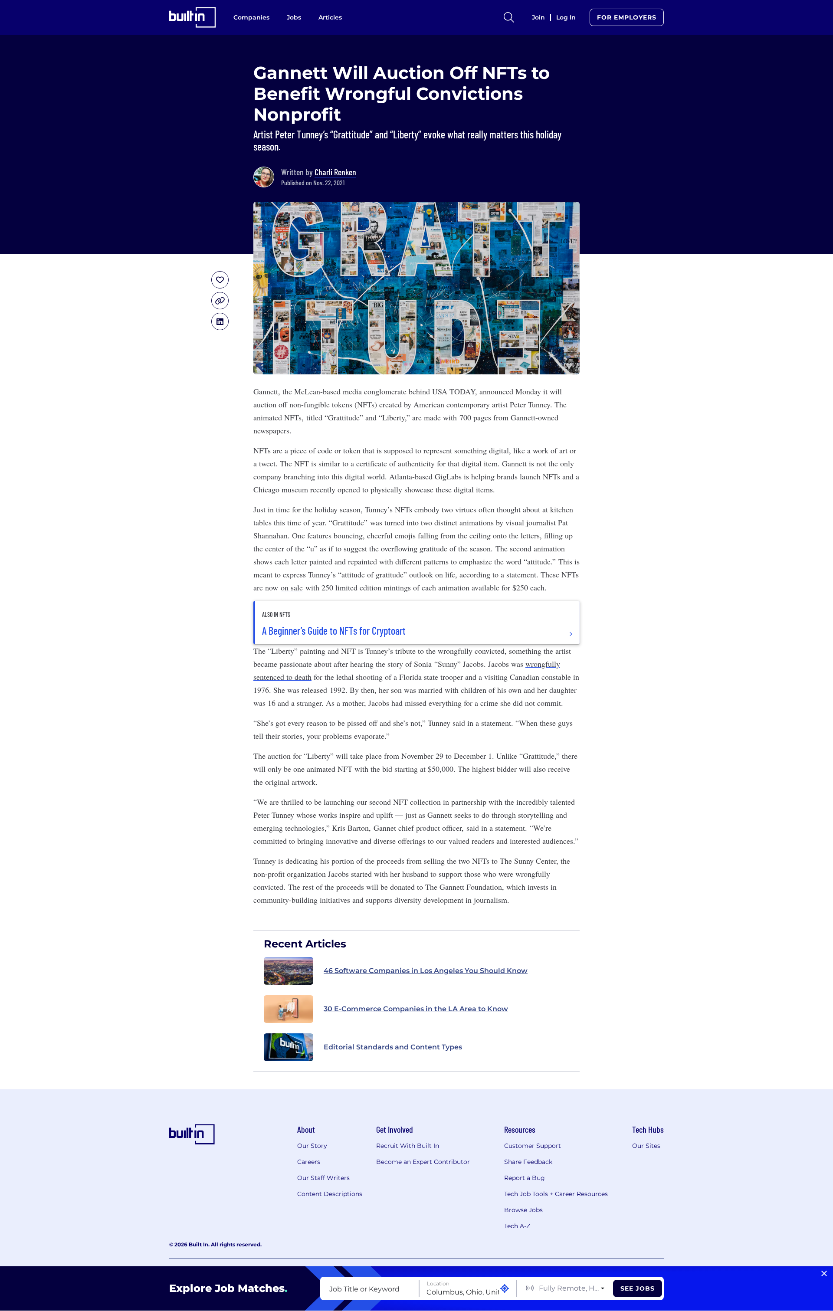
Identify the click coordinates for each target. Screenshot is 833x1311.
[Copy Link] (220, 300)
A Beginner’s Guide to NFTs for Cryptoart (334, 631)
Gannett (265, 391)
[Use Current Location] (504, 1289)
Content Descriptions (329, 1194)
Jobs (294, 17)
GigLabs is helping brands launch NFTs (497, 476)
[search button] (509, 17)
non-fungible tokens (320, 404)
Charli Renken (335, 172)
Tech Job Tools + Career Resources (556, 1194)
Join (538, 17)
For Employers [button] (626, 17)
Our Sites (646, 1146)
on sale (292, 587)
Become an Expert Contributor (423, 1162)
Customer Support (532, 1146)
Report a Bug (524, 1178)
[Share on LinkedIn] (220, 321)
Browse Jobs (523, 1210)
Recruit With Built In (407, 1146)
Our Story (312, 1146)
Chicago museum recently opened (306, 489)
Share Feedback (528, 1162)
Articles (330, 17)
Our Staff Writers (323, 1178)
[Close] (824, 1273)
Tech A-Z (517, 1226)
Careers (308, 1162)
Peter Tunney (530, 404)
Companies (251, 17)
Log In (566, 17)
